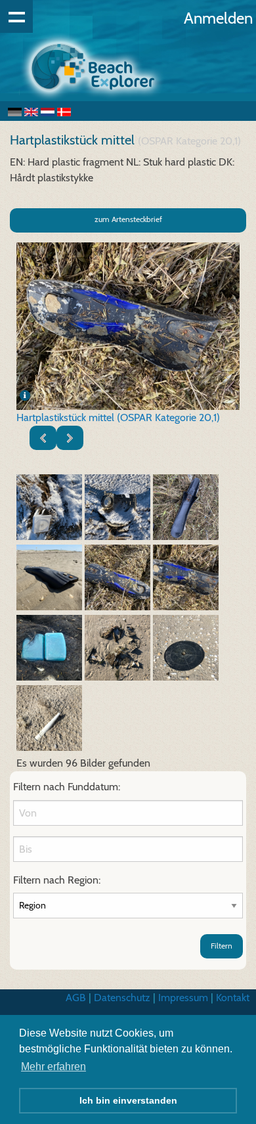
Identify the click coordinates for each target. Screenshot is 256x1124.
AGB (76, 997)
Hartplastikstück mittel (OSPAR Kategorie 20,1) (118, 417)
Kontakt (232, 997)
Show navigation (16, 16)
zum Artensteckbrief (128, 219)
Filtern (221, 946)
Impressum (183, 997)
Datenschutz (122, 997)
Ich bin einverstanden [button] (128, 1100)
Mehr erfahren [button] (53, 1066)
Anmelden (218, 18)
